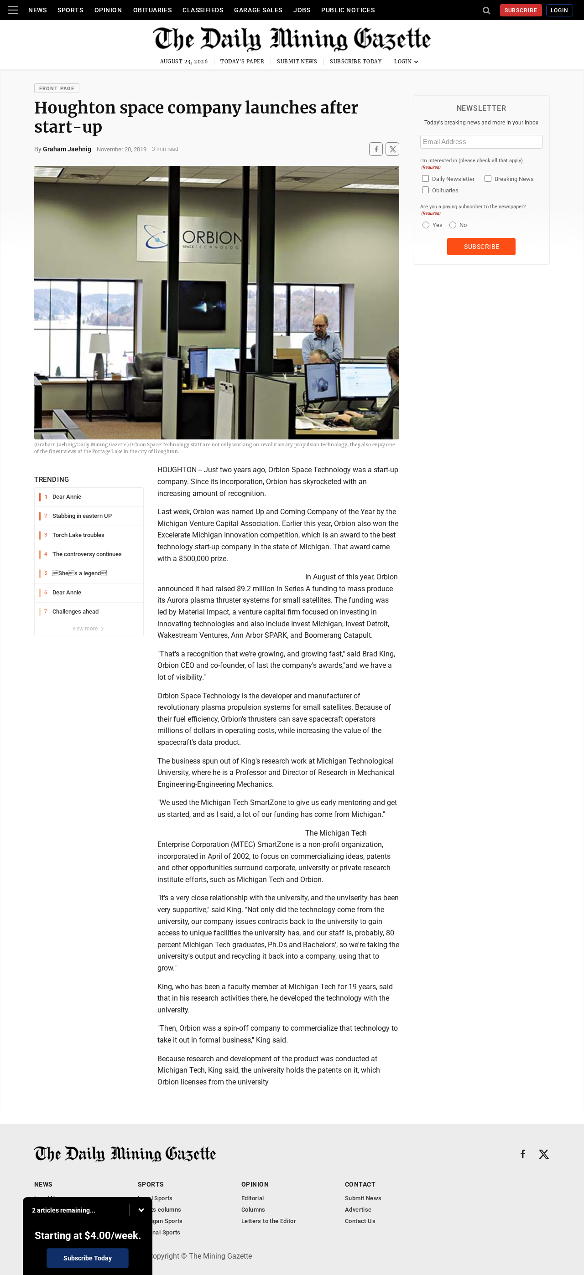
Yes (436, 225)
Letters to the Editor (268, 1221)
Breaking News (514, 179)
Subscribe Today (355, 61)
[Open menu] (13, 10)
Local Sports (155, 1198)
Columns (253, 1209)
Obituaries (152, 10)
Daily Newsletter (453, 179)
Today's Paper (242, 61)
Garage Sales (258, 10)
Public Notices (348, 10)
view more (86, 628)
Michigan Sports (160, 1221)
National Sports (159, 1232)
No (463, 225)
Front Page (56, 89)
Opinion (108, 10)
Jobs (301, 10)
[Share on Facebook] (376, 149)
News (37, 10)
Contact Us (360, 1221)
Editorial (252, 1198)
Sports (70, 10)
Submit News (297, 61)
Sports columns (159, 1209)
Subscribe (521, 10)
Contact (360, 1184)
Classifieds (202, 10)
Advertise (358, 1209)
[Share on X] (392, 149)
